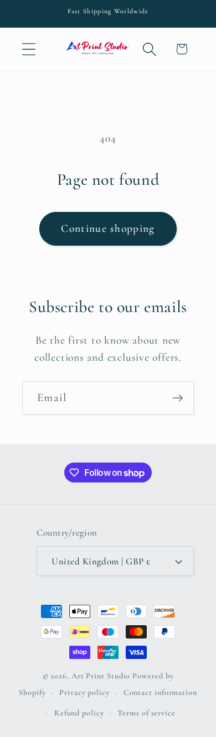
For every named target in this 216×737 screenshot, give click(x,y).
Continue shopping (108, 228)
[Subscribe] (177, 398)
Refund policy (79, 713)
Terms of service (146, 713)
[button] (28, 49)
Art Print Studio (101, 676)
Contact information (160, 692)
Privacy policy (84, 692)
